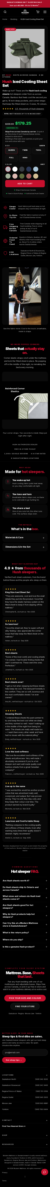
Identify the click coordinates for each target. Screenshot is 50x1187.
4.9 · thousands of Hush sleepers (29, 109)
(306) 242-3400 (41, 1085)
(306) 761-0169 (42, 1091)
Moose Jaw (7, 1103)
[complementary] (25, 4)
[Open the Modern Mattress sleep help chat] (44, 1172)
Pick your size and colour (25, 998)
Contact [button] (7, 1120)
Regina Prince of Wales (12, 1091)
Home (4, 19)
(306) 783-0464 (41, 1109)
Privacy (4, 1172)
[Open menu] (45, 12)
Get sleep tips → (14, 1060)
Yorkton (5, 1109)
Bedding (14, 19)
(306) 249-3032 (41, 1079)
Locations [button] (8, 1075)
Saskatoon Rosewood (11, 1085)
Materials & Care (14, 537)
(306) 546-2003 (41, 1097)
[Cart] (38, 12)
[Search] (5, 12)
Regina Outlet (7, 1097)
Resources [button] (8, 1144)
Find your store (25, 1006)
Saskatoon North (9, 1079)
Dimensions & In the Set (18, 546)
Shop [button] (4, 1135)
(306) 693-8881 (41, 1103)
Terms (4, 1181)
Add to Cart (25, 184)
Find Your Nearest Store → (13, 1126)
